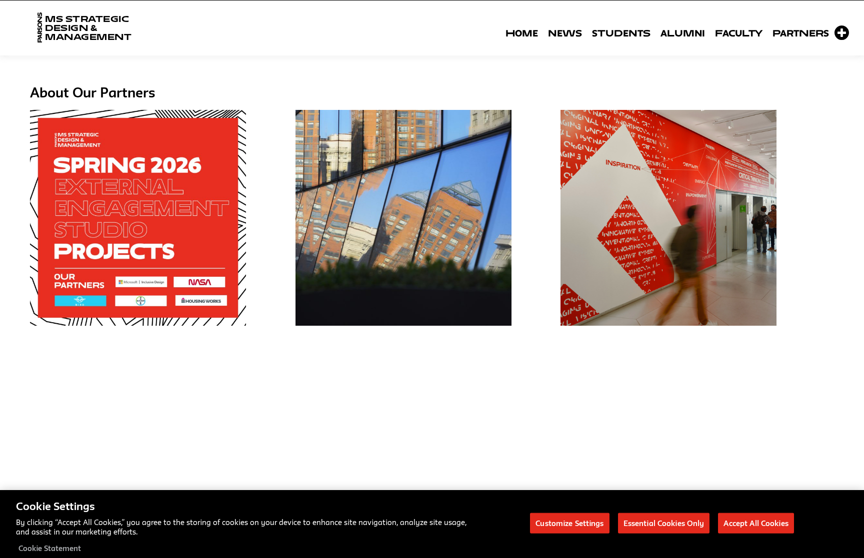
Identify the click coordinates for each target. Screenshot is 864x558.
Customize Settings (570, 523)
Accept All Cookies (756, 523)
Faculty (738, 33)
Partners (800, 33)
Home (522, 33)
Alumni (682, 33)
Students (621, 33)
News (565, 33)
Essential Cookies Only (664, 523)
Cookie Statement (49, 548)
